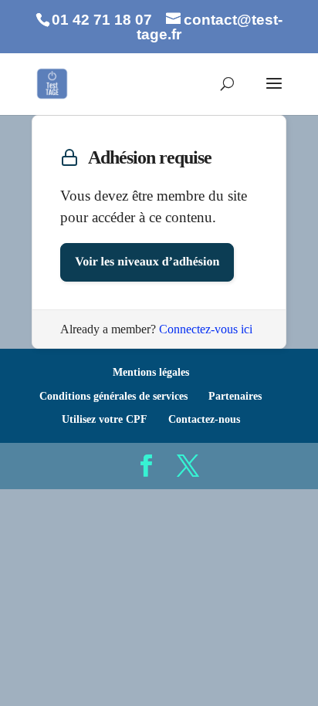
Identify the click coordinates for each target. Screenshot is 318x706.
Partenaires (235, 396)
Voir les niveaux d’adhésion (147, 262)
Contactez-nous (204, 419)
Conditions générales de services (113, 396)
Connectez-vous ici (205, 329)
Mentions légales (151, 372)
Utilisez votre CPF (104, 419)
